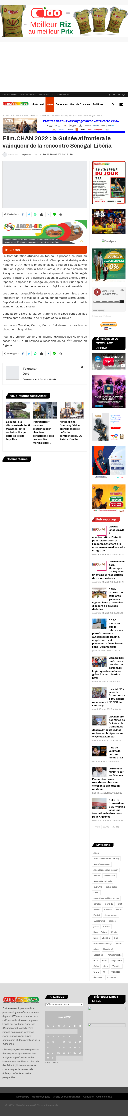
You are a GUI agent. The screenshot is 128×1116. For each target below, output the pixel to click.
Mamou (119, 943)
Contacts (88, 1097)
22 (80, 1047)
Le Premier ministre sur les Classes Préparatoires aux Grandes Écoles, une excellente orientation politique (108, 779)
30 (48, 1058)
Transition (116, 966)
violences (116, 972)
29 (80, 1053)
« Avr (47, 1063)
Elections (108, 909)
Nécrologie (44, 94)
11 (59, 1042)
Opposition (98, 955)
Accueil (39, 104)
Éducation (98, 977)
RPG (96, 960)
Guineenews (99, 921)
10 (53, 1042)
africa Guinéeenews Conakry (106, 859)
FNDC (119, 909)
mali (116, 938)
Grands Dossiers (80, 104)
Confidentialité (104, 1097)
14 (75, 1042)
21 (75, 1047)
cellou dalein (111, 887)
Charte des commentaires (66, 1097)
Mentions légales (41, 1097)
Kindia (114, 932)
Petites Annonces (60, 94)
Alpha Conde (109, 876)
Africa (96, 853)
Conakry (97, 904)
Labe (96, 938)
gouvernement (111, 915)
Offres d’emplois (28, 94)
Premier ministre (114, 955)
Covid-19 (109, 904)
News (50, 104)
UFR (105, 972)
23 (48, 1053)
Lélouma (106, 938)
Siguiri (96, 966)
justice (96, 926)
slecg (105, 966)
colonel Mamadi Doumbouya (106, 898)
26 (64, 1053)
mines (96, 949)
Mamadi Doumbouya (103, 943)
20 (69, 1047)
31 (53, 1058)
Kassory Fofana (100, 932)
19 (64, 1047)
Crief (120, 904)
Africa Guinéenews (102, 864)
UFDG (96, 972)
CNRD (96, 893)
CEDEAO (98, 887)
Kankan (106, 926)
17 (53, 1047)
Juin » (55, 1063)
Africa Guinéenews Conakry (106, 870)
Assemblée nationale (103, 881)
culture (97, 909)
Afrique (97, 876)
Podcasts (107, 316)
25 (58, 1053)
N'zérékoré (108, 949)
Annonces (62, 104)
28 (75, 1053)
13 (69, 1042)
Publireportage (10, 94)
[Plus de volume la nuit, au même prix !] (99, 751)
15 (80, 1042)
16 (48, 1047)
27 (69, 1053)
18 (59, 1047)
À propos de (22, 1097)
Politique (98, 104)
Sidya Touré (116, 960)
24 (53, 1053)
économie (111, 977)
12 (64, 1042)
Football (97, 915)
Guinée (112, 921)
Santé (104, 960)
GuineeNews (97, 316)
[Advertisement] (64, 67)
